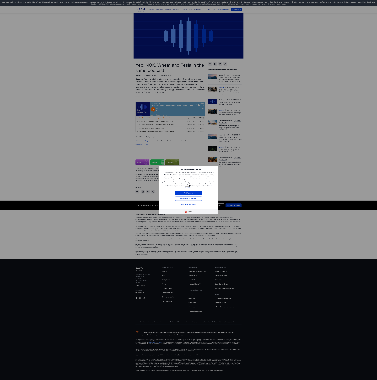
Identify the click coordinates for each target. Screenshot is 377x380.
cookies (187, 186)
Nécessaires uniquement (188, 198)
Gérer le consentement (188, 204)
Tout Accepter (188, 193)
